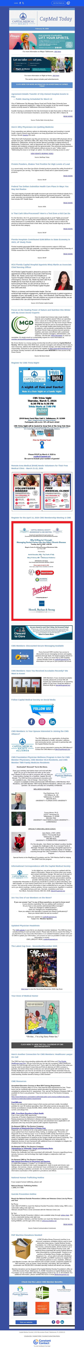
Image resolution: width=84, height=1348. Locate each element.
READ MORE (68, 116)
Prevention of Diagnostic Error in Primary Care (28, 1128)
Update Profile (37, 1336)
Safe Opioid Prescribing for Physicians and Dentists (30, 1161)
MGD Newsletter (57, 335)
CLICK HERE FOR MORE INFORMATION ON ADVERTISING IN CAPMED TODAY (42, 85)
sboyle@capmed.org (63, 685)
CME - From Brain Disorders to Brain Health (27, 1113)
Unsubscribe (28, 1336)
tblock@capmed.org (58, 891)
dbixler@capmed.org (61, 1274)
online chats (65, 1215)
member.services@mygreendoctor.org (24, 339)
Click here (24, 989)
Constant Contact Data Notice (51, 1336)
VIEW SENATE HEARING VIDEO (42, 153)
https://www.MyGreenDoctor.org (60, 348)
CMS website (20, 930)
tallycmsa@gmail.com (62, 749)
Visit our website (26, 1322)
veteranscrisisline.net (49, 1221)
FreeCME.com (16, 1102)
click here (57, 51)
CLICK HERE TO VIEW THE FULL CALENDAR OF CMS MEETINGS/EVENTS (42, 1045)
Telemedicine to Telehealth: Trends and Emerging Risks (32, 1148)
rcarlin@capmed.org (42, 456)
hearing (25, 135)
